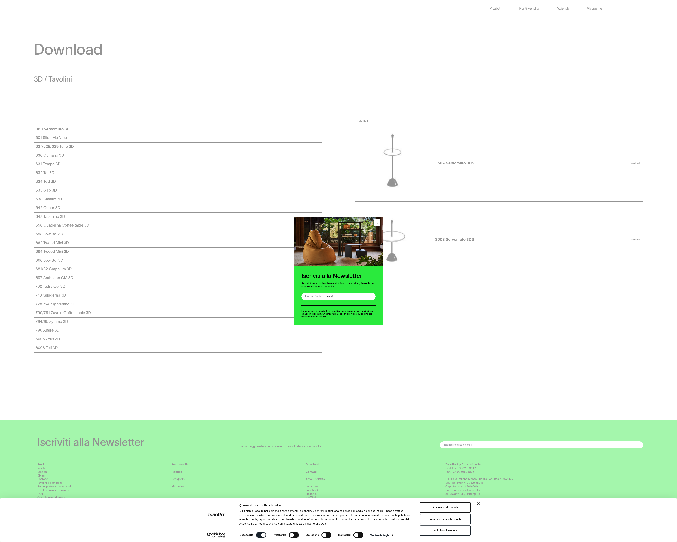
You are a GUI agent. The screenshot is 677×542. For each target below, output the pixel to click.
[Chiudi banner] (478, 503)
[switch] (294, 535)
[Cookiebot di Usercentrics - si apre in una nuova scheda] (216, 535)
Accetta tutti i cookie (445, 507)
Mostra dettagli (379, 535)
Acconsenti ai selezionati (445, 518)
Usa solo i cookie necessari (445, 530)
